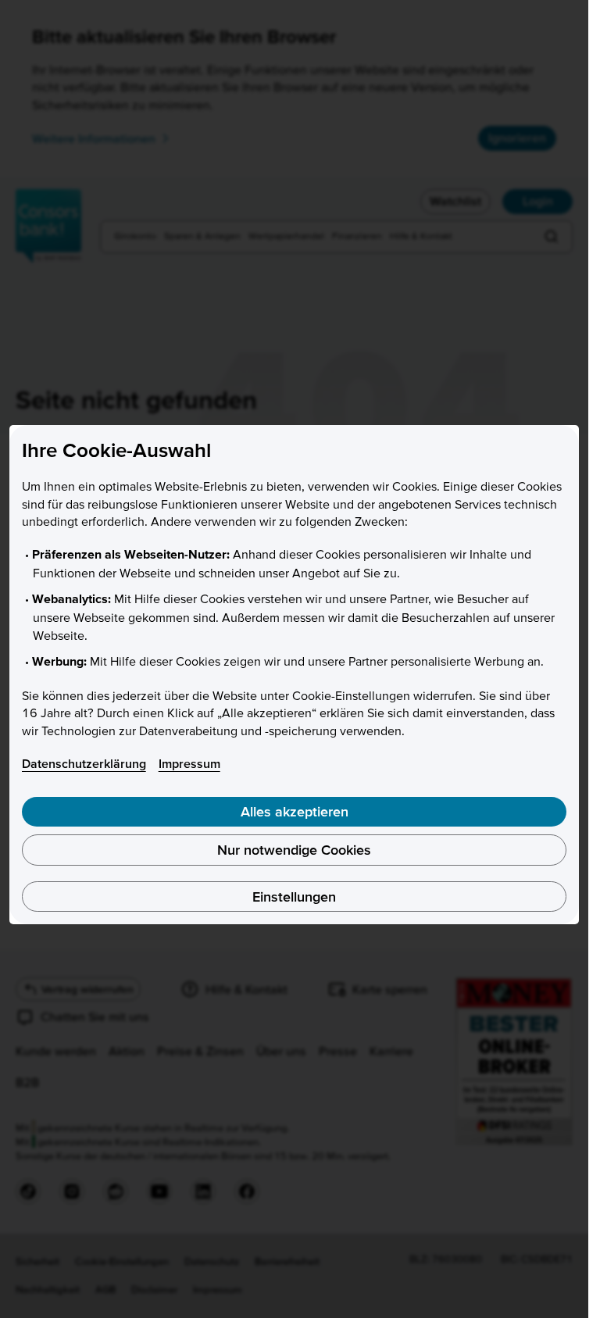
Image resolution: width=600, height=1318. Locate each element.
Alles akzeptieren (294, 811)
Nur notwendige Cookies (294, 849)
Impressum (189, 763)
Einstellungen (294, 896)
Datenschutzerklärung (84, 763)
